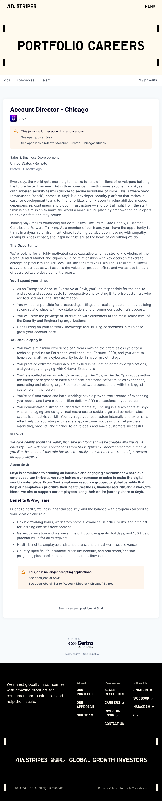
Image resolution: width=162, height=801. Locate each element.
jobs (6, 80)
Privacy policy (71, 653)
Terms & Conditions (133, 788)
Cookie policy (91, 653)
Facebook (141, 698)
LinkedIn (140, 690)
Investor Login (112, 713)
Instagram (141, 707)
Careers (113, 702)
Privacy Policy (107, 788)
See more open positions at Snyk (81, 608)
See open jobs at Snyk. (37, 137)
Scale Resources (114, 692)
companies (25, 80)
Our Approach (85, 704)
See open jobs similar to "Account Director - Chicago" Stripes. (64, 143)
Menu (150, 6)
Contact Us (114, 724)
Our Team (85, 715)
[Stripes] (21, 6)
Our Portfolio (85, 692)
